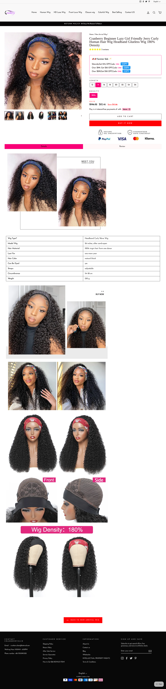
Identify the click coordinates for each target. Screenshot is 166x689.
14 (98, 85)
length (93, 80)
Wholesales (86, 655)
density (94, 91)
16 (104, 85)
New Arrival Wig (101, 34)
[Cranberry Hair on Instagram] (122, 658)
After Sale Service (49, 651)
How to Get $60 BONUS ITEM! (53, 662)
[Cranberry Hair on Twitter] (131, 658)
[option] (83, 24)
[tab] (44, 146)
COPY (124, 63)
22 (122, 85)
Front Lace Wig (75, 12)
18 (110, 85)
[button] (95, 50)
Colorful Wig (103, 12)
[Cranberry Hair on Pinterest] (135, 658)
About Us (86, 644)
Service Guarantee (49, 655)
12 (92, 85)
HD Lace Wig (59, 12)
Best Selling (117, 12)
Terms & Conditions (89, 662)
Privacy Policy (47, 658)
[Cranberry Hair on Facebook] (126, 658)
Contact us (86, 647)
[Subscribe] (150, 651)
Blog (84, 651)
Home (34, 12)
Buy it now (125, 123)
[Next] (80, 115)
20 (116, 85)
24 (129, 85)
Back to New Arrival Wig (84, 620)
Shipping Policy (48, 644)
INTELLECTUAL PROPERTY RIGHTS (96, 658)
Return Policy (47, 647)
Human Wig (45, 12)
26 (135, 85)
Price (92, 101)
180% (93, 95)
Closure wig (90, 12)
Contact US (129, 12)
